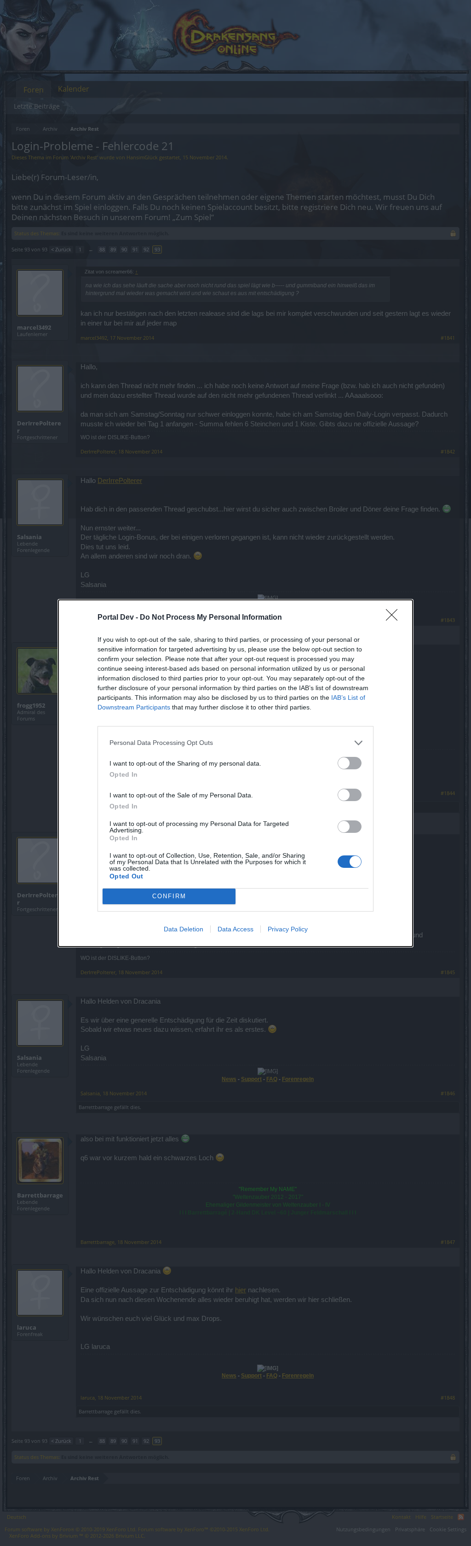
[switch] (350, 763)
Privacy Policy (288, 929)
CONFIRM (169, 896)
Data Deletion (183, 929)
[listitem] (235, 743)
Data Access (235, 929)
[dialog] (235, 773)
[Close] (394, 618)
